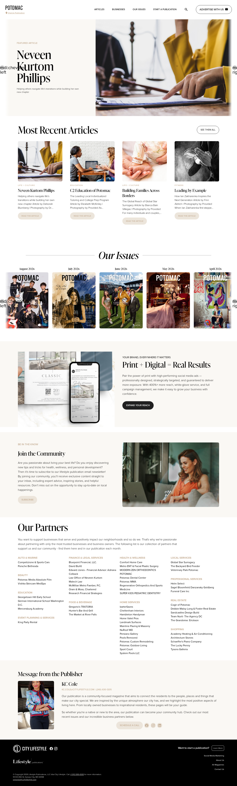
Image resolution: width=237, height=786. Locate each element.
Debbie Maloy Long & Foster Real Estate (193, 608)
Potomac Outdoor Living (133, 645)
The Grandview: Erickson (185, 620)
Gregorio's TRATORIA (81, 606)
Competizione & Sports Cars (33, 562)
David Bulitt (75, 566)
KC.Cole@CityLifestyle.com (78, 689)
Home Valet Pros (129, 618)
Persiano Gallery (129, 634)
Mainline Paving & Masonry (135, 626)
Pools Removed (128, 637)
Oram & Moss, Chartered (82, 589)
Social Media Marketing (214, 756)
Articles (99, 9)
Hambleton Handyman (132, 614)
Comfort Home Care (131, 562)
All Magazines (218, 765)
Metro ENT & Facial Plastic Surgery (139, 566)
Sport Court (126, 649)
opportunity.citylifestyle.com (24, 779)
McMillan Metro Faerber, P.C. (85, 585)
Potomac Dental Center (133, 577)
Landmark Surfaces (130, 622)
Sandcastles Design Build (185, 612)
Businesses (118, 9)
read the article (30, 216)
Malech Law (75, 581)
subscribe (27, 499)
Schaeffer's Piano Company (186, 641)
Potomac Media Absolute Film (35, 579)
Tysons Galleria (179, 649)
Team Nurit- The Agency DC (186, 616)
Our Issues (139, 9)
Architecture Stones (182, 637)
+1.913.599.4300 (77, 774)
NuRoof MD (126, 630)
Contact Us (219, 769)
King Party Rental (27, 622)
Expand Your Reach (138, 405)
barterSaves (126, 606)
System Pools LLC (130, 653)
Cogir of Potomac (180, 604)
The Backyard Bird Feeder (185, 566)
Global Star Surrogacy (183, 562)
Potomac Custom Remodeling (136, 641)
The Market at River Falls (83, 614)
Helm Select (177, 583)
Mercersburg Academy (30, 608)
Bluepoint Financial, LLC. (83, 562)
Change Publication (16, 13)
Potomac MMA (128, 581)
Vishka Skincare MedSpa (32, 583)
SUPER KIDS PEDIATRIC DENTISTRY (140, 593)
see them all (208, 129)
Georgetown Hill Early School (34, 597)
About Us (220, 760)
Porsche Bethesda (28, 566)
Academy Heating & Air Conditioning (191, 634)
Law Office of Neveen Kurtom (85, 577)
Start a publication (165, 9)
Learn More (218, 748)
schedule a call (129, 725)
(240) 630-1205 (104, 689)
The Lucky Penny (180, 645)
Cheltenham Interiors (131, 610)
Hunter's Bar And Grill (81, 610)
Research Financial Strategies (85, 593)
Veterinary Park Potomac (184, 570)
